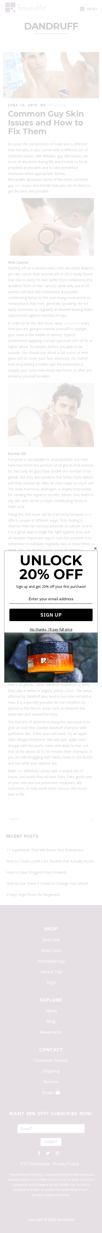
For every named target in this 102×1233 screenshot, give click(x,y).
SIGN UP (51, 614)
